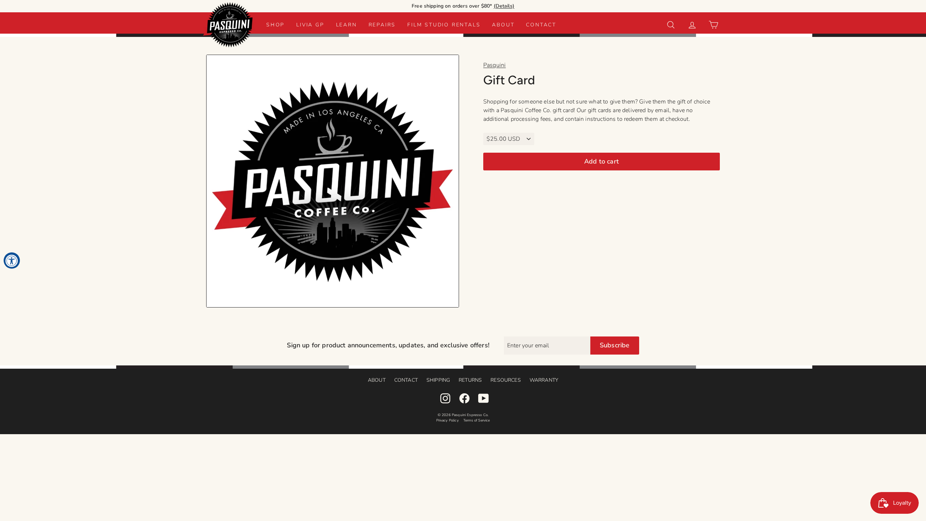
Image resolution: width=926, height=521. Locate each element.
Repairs (382, 24)
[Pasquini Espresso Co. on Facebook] (464, 398)
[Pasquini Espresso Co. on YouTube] (483, 398)
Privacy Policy (447, 420)
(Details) (504, 6)
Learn (346, 24)
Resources (505, 380)
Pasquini (494, 65)
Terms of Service (476, 420)
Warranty (544, 380)
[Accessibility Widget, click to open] (12, 261)
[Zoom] (332, 181)
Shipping (438, 380)
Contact (541, 24)
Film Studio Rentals (443, 24)
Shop (275, 24)
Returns (470, 380)
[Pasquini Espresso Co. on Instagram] (445, 398)
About (503, 24)
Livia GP (310, 24)
